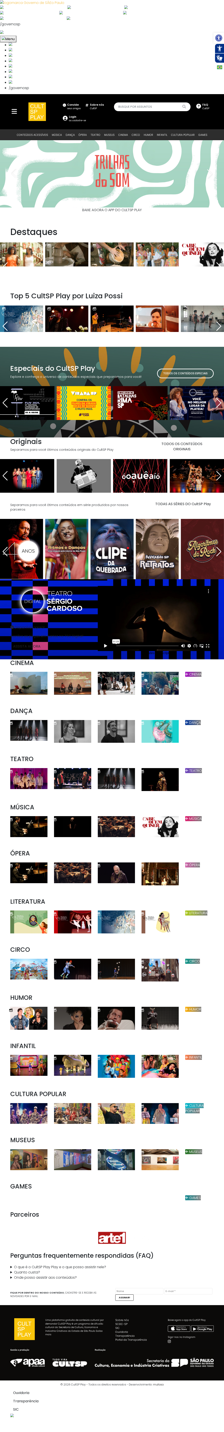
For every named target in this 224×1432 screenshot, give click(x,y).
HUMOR (148, 135)
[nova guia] (18, 32)
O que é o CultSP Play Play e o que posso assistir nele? (60, 1267)
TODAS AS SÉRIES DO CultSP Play (183, 503)
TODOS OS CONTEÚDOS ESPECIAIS (185, 373)
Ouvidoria (121, 1332)
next (209, 174)
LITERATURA (197, 913)
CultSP (97, 106)
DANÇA (70, 135)
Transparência (125, 1336)
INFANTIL (162, 135)
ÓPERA (83, 135)
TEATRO (95, 135)
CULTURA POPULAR (183, 135)
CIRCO (136, 135)
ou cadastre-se (77, 118)
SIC (117, 1328)
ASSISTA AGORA (26, 646)
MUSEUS (109, 135)
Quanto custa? (27, 1272)
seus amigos (74, 106)
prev (14, 174)
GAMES (202, 135)
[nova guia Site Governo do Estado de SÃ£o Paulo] (32, 2)
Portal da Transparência (131, 1340)
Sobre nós (122, 1320)
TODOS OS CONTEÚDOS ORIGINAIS (181, 446)
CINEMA (123, 135)
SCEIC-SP (121, 1324)
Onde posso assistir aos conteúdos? (45, 1277)
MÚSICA (57, 135)
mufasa (158, 1384)
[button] (219, 38)
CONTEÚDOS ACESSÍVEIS (32, 135)
